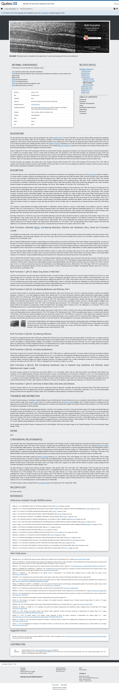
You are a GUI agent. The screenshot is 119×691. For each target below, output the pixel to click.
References (82, 111)
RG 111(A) (43, 529)
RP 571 (66, 548)
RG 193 (64, 532)
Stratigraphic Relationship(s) (87, 107)
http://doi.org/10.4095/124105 (70, 588)
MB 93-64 (72, 519)
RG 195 (52, 535)
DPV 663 (59, 514)
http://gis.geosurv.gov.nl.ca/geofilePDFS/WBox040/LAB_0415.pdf (27, 612)
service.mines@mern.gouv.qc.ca (91, 677)
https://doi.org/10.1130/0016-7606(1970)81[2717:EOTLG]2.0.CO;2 (89, 566)
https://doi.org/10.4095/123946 (20, 625)
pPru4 (13, 79)
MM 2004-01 (88, 524)
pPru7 (13, 72)
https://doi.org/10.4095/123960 (82, 559)
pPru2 (13, 83)
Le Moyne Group (86, 71)
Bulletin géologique (60, 668)
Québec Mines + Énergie (26, 673)
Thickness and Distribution (87, 103)
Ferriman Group (85, 77)
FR (115, 9)
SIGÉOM (22, 668)
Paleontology (83, 109)
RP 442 (69, 537)
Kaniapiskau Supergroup (86, 69)
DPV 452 (54, 511)
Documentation (83, 669)
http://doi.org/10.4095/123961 (19, 601)
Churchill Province (35, 104)
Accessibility (64, 685)
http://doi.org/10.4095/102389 (19, 608)
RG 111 (47, 527)
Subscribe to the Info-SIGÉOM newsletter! (31, 676)
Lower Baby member (44, 483)
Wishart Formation (88, 85)
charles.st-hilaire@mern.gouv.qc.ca (44, 650)
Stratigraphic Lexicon (61, 669)
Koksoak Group (85, 73)
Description (82, 101)
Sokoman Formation (89, 81)
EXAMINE (22, 670)
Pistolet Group (85, 90)
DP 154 (57, 506)
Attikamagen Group (86, 87)
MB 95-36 (83, 522)
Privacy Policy (55, 685)
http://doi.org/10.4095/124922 (51, 570)
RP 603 (63, 542)
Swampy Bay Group (86, 89)
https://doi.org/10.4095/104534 (20, 574)
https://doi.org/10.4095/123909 (98, 590)
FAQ (80, 668)
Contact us (116, 4)
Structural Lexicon (60, 671)
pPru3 (13, 81)
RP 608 (76, 545)
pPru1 (13, 85)
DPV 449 (87, 508)
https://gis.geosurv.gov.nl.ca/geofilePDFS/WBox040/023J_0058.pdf (32, 581)
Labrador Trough (46, 107)
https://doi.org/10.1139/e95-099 (52, 585)
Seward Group (85, 92)
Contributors (83, 113)
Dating (81, 105)
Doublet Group (85, 75)
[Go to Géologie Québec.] (2, 9)
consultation (44, 13)
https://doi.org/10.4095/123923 (84, 604)
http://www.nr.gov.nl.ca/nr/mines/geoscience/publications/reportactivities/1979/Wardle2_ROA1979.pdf (37, 617)
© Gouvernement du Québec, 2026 (59, 689)
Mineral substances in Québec (27, 671)
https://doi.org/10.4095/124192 (20, 621)
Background (82, 99)
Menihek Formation (88, 79)
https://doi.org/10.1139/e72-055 (20, 595)
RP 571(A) (71, 540)
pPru (37, 227)
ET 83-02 (65, 516)
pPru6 (13, 73)
